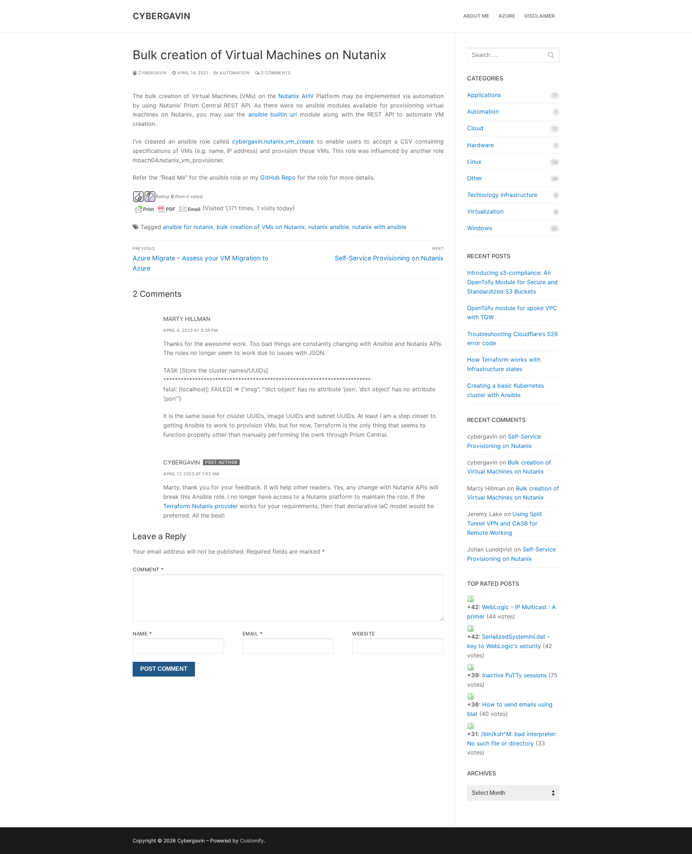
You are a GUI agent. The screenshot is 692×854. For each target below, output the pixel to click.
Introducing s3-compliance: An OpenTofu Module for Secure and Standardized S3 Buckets (512, 282)
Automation (233, 72)
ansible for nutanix (188, 226)
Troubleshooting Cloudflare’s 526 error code (512, 338)
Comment (148, 569)
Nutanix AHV (296, 96)
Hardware (480, 145)
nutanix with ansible (379, 226)
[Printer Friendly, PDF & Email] (168, 208)
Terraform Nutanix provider (200, 506)
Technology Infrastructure (502, 194)
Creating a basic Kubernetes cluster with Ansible (505, 390)
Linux (474, 161)
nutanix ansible (328, 226)
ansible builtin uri (272, 114)
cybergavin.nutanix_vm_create (273, 141)
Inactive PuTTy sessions (514, 675)
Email (253, 634)
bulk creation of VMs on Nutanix (261, 226)
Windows (479, 228)
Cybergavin (161, 16)
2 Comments (275, 72)
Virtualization (485, 211)
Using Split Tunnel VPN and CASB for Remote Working (504, 523)
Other (474, 178)
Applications (484, 94)
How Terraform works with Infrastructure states (503, 364)
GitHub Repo (278, 177)
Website (363, 634)
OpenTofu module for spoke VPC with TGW (512, 312)
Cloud (475, 128)
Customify (252, 840)
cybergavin (152, 72)
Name (142, 634)
